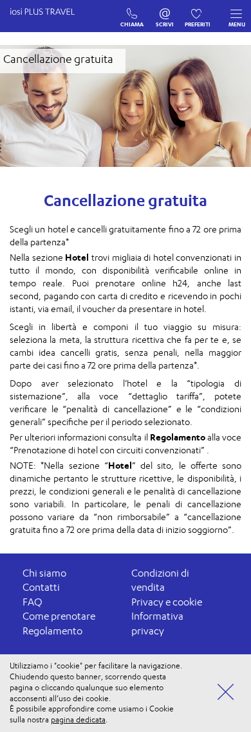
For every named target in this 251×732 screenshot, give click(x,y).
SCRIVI (165, 11)
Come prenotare (59, 616)
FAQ (32, 602)
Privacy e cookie (166, 602)
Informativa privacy (157, 623)
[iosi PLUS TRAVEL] (48, 24)
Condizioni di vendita (160, 580)
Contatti (41, 587)
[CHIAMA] (132, 11)
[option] (125, 106)
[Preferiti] (198, 11)
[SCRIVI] (165, 11)
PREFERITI (197, 11)
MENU (236, 24)
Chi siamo (44, 573)
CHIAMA (132, 11)
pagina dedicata (78, 719)
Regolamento (52, 631)
